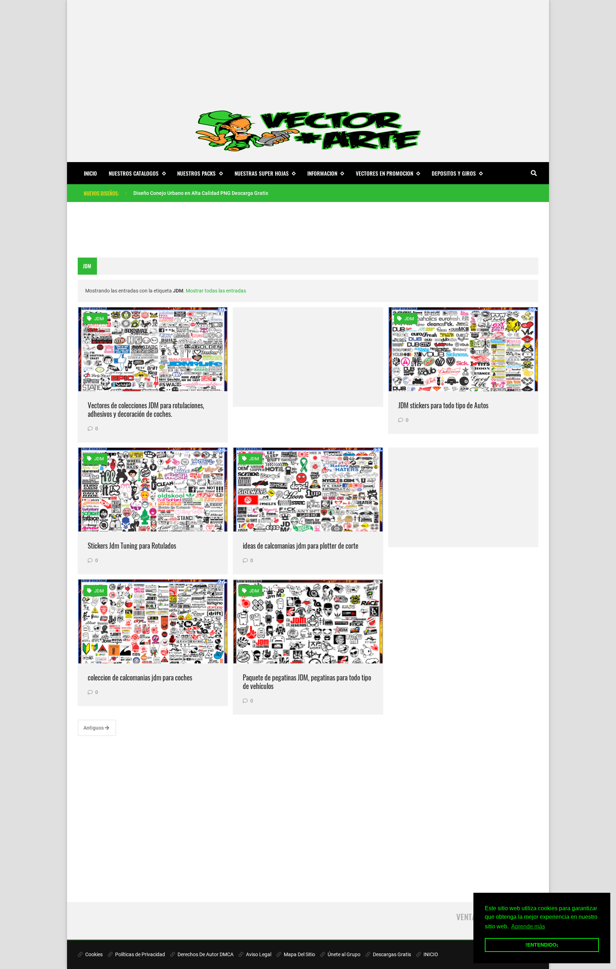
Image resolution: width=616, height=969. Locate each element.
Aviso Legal (258, 954)
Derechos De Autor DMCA (204, 954)
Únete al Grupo (343, 954)
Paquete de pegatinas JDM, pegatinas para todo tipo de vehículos (307, 681)
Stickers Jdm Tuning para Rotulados (132, 545)
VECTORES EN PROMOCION (384, 173)
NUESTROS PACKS (196, 173)
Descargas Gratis (391, 954)
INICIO (430, 954)
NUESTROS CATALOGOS (134, 173)
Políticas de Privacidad (139, 954)
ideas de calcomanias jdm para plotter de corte (300, 545)
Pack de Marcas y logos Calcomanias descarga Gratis (193, 193)
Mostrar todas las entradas (216, 291)
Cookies (93, 954)
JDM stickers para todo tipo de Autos (443, 405)
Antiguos (94, 728)
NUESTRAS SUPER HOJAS (262, 173)
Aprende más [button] (528, 926)
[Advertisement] (308, 50)
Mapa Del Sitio (299, 954)
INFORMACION (322, 173)
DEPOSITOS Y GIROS (454, 173)
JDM (98, 318)
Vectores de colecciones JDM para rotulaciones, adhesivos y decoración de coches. (146, 409)
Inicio (90, 173)
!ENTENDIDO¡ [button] (541, 945)
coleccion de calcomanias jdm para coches (140, 677)
